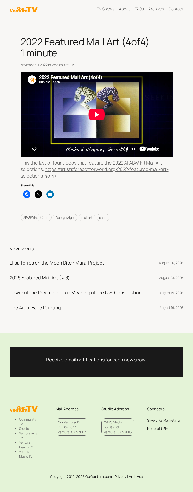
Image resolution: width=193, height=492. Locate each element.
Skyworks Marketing (163, 420)
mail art (86, 217)
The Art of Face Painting (35, 307)
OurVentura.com (98, 476)
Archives (136, 476)
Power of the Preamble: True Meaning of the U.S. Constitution (76, 292)
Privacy (120, 476)
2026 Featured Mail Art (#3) (40, 277)
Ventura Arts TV (62, 64)
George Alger (65, 217)
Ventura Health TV (26, 444)
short (103, 217)
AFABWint (30, 217)
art (47, 217)
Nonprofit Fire (158, 428)
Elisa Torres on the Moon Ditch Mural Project (57, 262)
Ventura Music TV (25, 454)
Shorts (23, 428)
